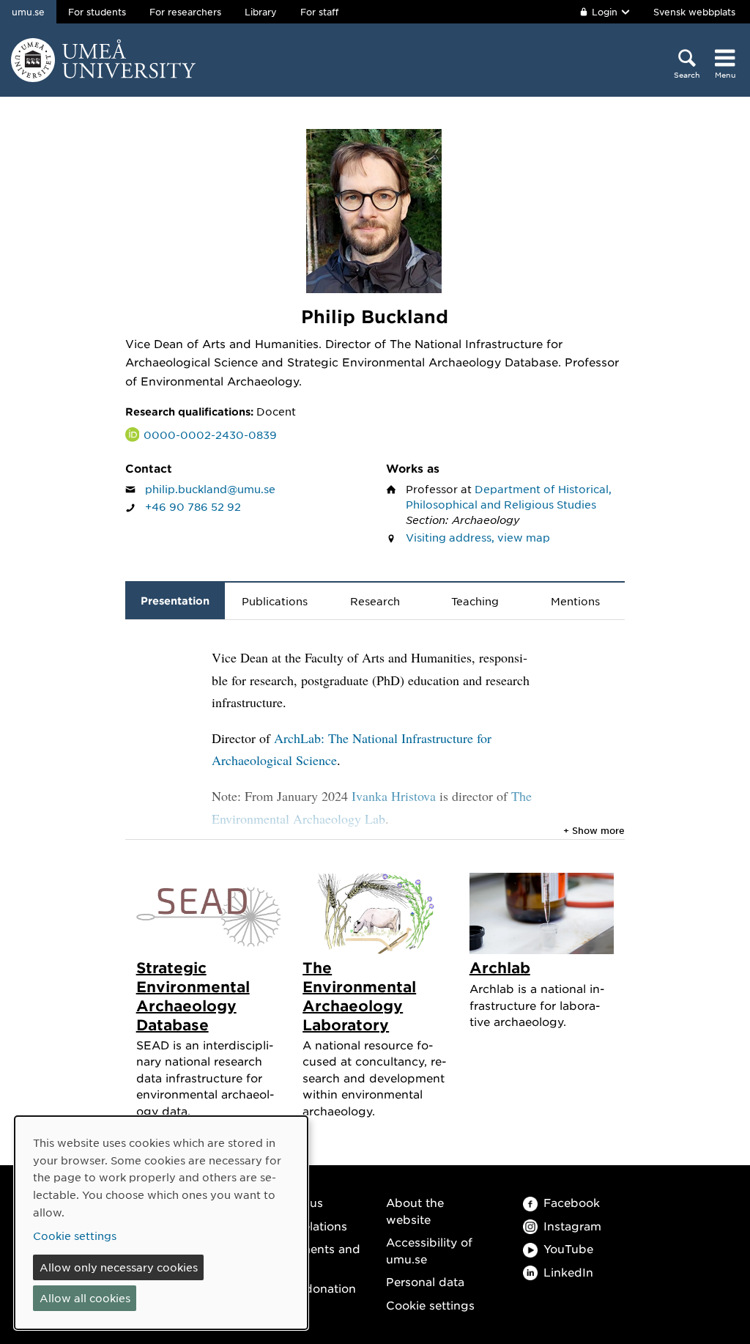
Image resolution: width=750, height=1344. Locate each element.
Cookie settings (430, 1305)
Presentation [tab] (175, 600)
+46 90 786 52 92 (193, 506)
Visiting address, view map (478, 537)
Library (261, 12)
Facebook (571, 1202)
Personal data (425, 1281)
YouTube (568, 1248)
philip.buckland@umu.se (210, 488)
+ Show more (594, 830)
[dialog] (161, 1222)
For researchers (185, 12)
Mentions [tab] (575, 601)
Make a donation (308, 1288)
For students (97, 12)
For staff (319, 12)
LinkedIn (568, 1272)
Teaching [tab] (475, 601)
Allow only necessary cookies (119, 1267)
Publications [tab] (275, 601)
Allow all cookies (85, 1297)
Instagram (572, 1226)
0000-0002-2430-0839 (210, 434)
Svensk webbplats (694, 12)
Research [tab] (375, 601)
